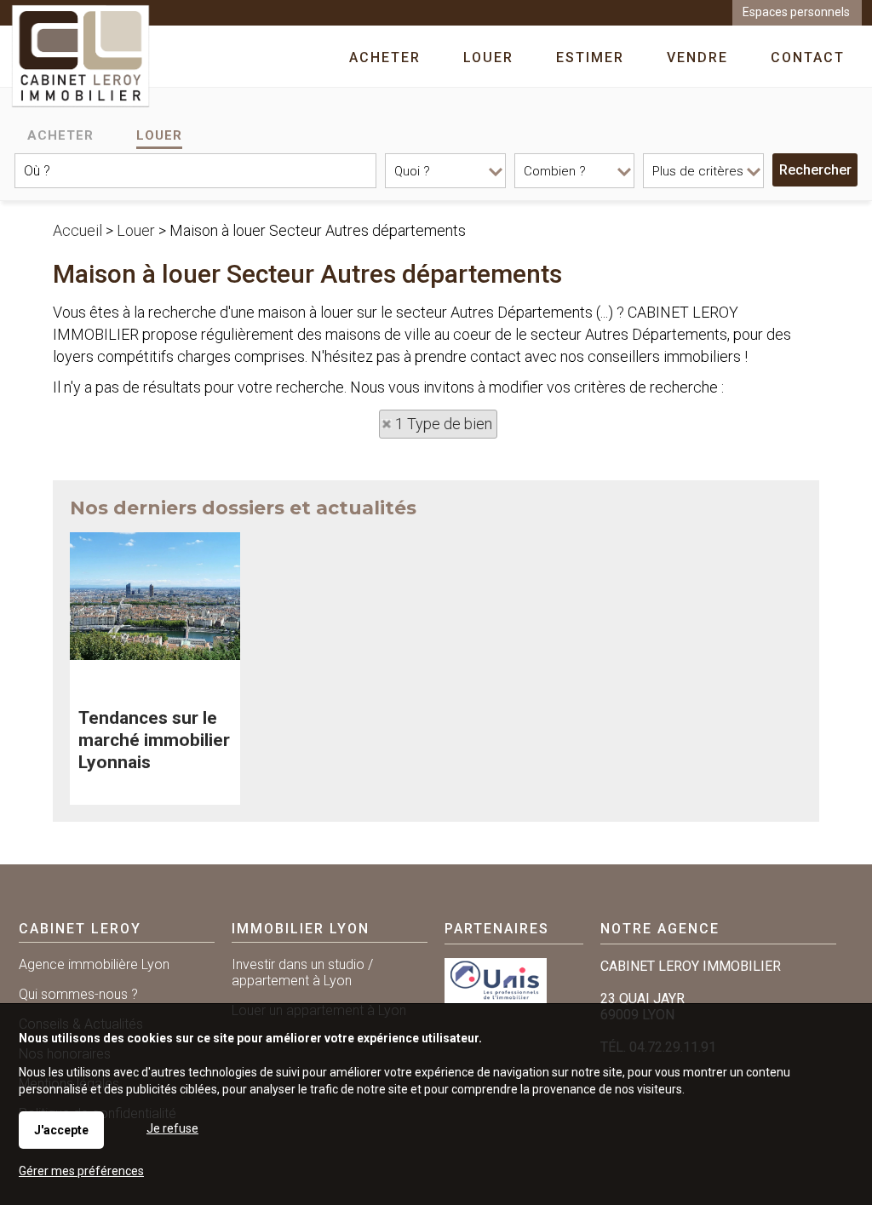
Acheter (60, 135)
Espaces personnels (796, 12)
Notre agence (660, 929)
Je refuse (172, 1128)
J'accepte (61, 1130)
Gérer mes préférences (81, 1171)
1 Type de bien (443, 424)
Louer (159, 135)
